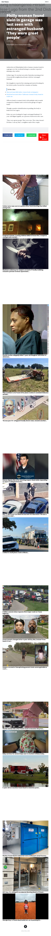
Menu (46, 1)
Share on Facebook (9, 135)
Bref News (5, 2)
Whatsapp (32, 135)
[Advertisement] (25, 159)
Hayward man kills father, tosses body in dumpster (22, 92)
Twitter (20, 135)
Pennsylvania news (24, 44)
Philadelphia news (12, 44)
